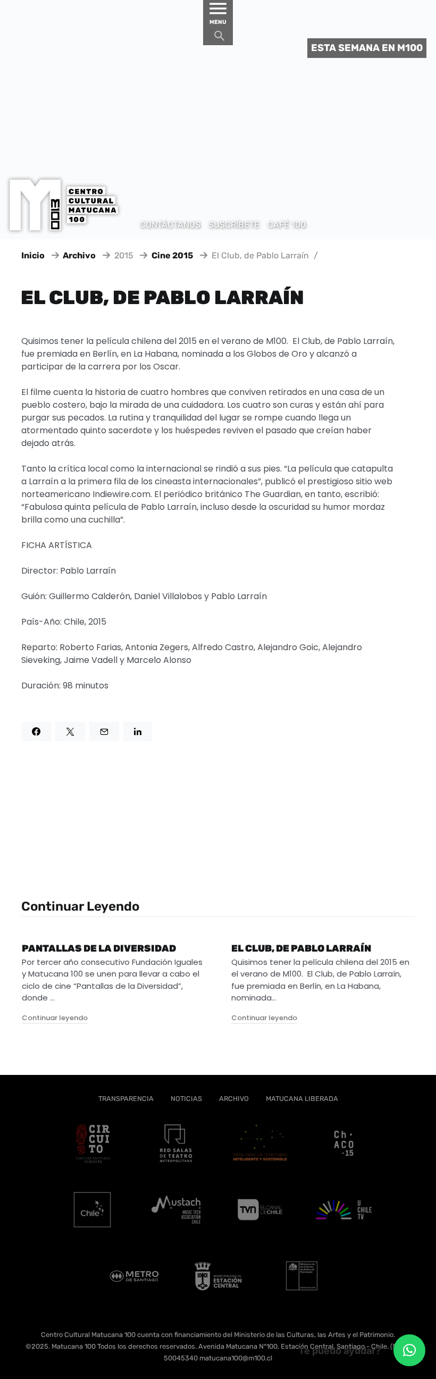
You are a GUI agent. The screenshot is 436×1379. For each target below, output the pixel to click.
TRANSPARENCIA (126, 1099)
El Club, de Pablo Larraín (301, 948)
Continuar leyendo (55, 1018)
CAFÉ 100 (286, 225)
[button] (409, 1350)
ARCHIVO (234, 1099)
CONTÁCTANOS (170, 225)
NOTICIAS (186, 1099)
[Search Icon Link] (219, 38)
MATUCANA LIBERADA (302, 1099)
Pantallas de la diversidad (99, 948)
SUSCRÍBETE (233, 225)
